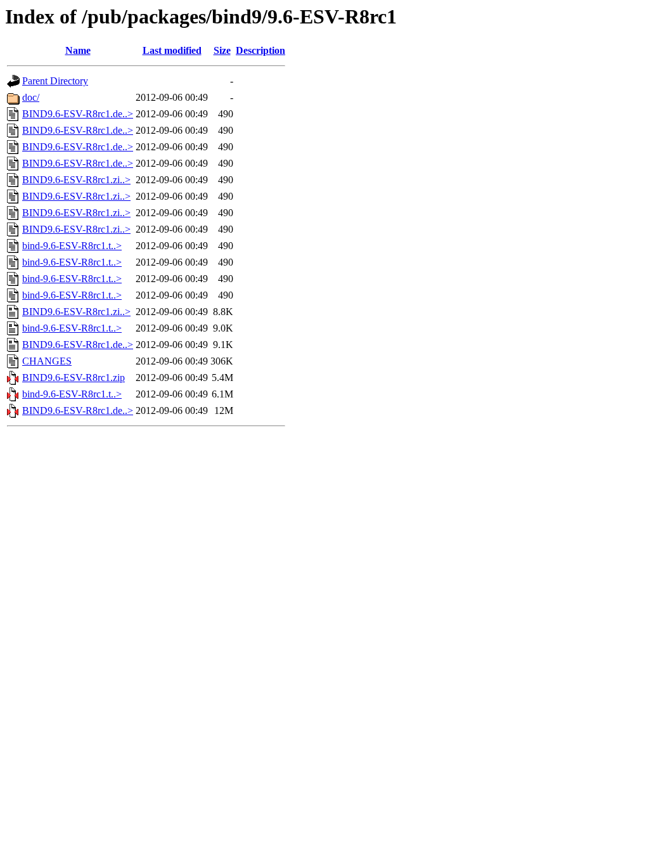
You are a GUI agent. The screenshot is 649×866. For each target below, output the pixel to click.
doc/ (30, 97)
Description (260, 50)
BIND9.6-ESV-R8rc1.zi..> (76, 179)
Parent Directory (55, 80)
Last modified (172, 50)
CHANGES (47, 361)
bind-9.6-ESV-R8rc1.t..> (72, 245)
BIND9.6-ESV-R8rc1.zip (73, 377)
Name (78, 50)
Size (222, 50)
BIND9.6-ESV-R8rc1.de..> (77, 113)
